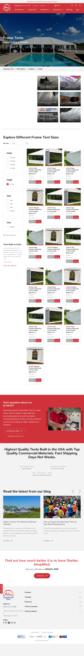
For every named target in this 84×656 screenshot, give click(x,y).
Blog (77, 9)
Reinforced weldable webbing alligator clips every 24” (47, 86)
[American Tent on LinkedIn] (15, 623)
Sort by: (6, 143)
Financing (69, 9)
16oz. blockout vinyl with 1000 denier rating (70, 86)
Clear (11, 204)
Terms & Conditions (47, 632)
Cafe (11, 200)
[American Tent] (6, 8)
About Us (43, 5)
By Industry (44, 9)
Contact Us (36, 5)
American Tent (44, 640)
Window (12, 211)
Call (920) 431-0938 (12, 431)
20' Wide (12, 164)
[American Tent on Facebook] (3, 623)
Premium (12, 227)
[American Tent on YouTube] (9, 623)
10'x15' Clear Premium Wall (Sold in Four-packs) (72, 209)
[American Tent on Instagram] (12, 623)
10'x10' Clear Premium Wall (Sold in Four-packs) (53, 170)
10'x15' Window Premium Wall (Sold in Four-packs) (53, 249)
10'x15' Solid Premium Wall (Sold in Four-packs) (35, 249)
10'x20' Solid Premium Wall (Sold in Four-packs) (53, 288)
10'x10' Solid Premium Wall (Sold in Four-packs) (72, 170)
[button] (35, 175)
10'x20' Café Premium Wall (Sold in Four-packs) (72, 249)
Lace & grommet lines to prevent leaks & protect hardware (70, 118)
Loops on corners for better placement (47, 103)
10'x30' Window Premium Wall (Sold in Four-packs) (35, 368)
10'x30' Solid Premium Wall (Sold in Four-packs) (72, 328)
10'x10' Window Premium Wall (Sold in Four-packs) (35, 209)
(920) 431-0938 (26, 5)
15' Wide (12, 161)
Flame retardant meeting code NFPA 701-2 (48, 119)
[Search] (72, 5)
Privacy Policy (35, 632)
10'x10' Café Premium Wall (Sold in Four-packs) (35, 170)
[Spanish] (58, 5)
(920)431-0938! (51, 569)
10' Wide (12, 157)
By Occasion (57, 9)
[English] (56, 5)
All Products (18, 9)
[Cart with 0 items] (80, 5)
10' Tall (12, 184)
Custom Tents (32, 9)
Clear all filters (10, 235)
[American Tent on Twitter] (6, 623)
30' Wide (12, 168)
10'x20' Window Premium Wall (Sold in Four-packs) (72, 288)
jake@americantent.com (15, 436)
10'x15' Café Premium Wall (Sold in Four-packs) (53, 209)
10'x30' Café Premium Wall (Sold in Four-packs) (35, 328)
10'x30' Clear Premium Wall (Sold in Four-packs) (53, 328)
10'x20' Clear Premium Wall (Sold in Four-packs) (35, 288)
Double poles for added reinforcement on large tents (70, 103)
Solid (11, 207)
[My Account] (76, 5)
